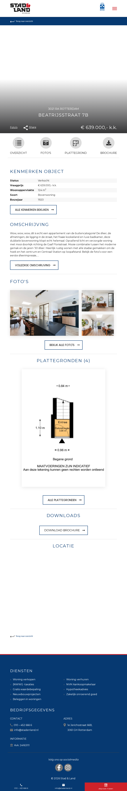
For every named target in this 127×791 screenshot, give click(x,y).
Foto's (13, 127)
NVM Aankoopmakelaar (81, 684)
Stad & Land (68, 778)
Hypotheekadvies (77, 689)
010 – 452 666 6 (23, 725)
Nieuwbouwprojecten (26, 694)
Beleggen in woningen (27, 699)
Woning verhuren (77, 679)
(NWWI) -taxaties (23, 684)
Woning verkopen (24, 679)
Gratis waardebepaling (27, 689)
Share (32, 127)
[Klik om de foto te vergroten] (44, 313)
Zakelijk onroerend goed (81, 694)
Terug (24, 21)
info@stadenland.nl (26, 730)
